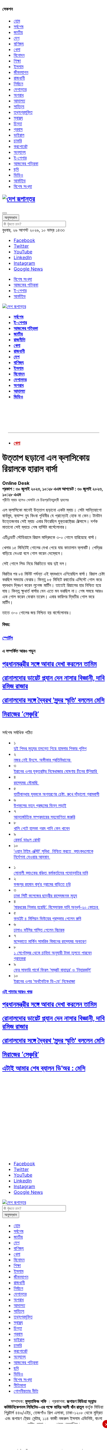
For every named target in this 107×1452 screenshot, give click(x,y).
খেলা (17, 49)
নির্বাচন (18, 83)
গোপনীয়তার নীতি (26, 1391)
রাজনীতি (19, 339)
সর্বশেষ (18, 26)
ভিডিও (18, 175)
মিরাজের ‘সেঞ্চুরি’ (20, 714)
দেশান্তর (20, 89)
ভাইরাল (19, 135)
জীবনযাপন (21, 72)
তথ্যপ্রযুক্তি (23, 112)
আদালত (19, 101)
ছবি (16, 169)
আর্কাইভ (20, 180)
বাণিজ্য (19, 44)
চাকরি (18, 141)
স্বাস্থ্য (18, 118)
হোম (17, 21)
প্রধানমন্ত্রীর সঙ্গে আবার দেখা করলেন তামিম (49, 664)
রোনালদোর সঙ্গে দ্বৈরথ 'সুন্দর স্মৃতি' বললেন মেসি (53, 700)
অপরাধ (19, 95)
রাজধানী (19, 78)
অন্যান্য (20, 152)
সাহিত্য (19, 106)
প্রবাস (18, 129)
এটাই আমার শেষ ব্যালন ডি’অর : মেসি (43, 1068)
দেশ (16, 38)
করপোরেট (20, 146)
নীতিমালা (20, 1385)
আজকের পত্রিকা (26, 163)
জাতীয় (18, 32)
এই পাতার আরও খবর (17, 991)
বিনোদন (19, 55)
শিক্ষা (17, 61)
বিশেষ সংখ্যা (23, 186)
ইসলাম (18, 66)
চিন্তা (18, 123)
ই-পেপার (20, 158)
